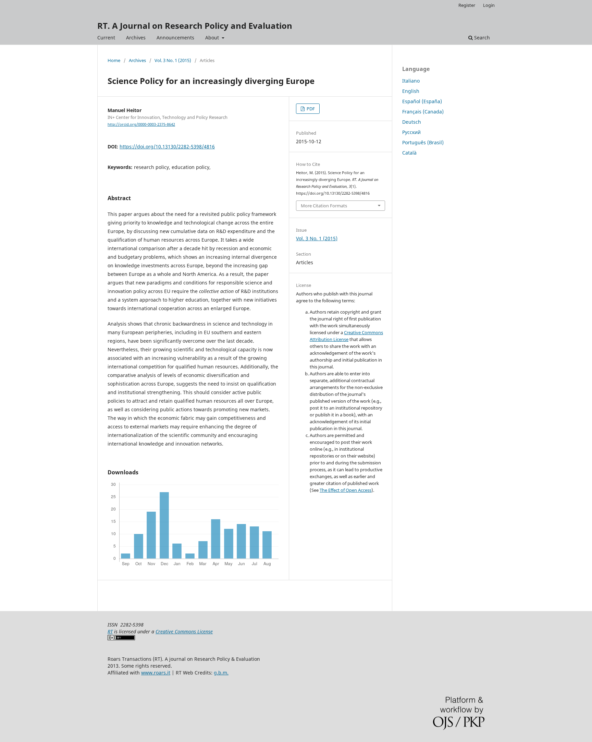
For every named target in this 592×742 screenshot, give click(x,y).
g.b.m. (221, 672)
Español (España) (422, 101)
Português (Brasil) (423, 142)
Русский (411, 132)
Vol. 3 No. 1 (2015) (173, 60)
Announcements (175, 37)
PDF (310, 109)
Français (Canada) (423, 111)
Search (481, 37)
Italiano (411, 80)
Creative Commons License (184, 631)
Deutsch (411, 122)
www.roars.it (155, 672)
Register (466, 5)
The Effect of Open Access (345, 490)
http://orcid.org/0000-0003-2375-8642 (141, 124)
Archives (136, 37)
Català (409, 152)
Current (106, 37)
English (410, 91)
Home (114, 60)
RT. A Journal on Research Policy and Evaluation (194, 25)
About (212, 37)
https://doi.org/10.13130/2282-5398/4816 (167, 146)
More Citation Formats (324, 206)
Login (489, 5)
